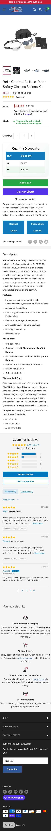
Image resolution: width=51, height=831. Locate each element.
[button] (13, 454)
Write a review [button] (25, 474)
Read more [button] (38, 523)
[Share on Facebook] (30, 242)
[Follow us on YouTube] (16, 792)
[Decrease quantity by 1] (17, 136)
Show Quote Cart (37, 227)
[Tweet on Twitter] (41, 242)
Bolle (6, 93)
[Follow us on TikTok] (21, 792)
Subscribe (12, 769)
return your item (25, 658)
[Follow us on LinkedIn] (26, 792)
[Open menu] (4, 10)
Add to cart (25, 182)
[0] (46, 9)
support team (39, 679)
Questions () (27, 491)
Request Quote (13, 227)
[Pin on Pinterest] (35, 242)
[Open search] (34, 9)
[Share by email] (46, 242)
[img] (9, 507)
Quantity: (7, 136)
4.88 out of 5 (33, 445)
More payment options (25, 199)
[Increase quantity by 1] (32, 136)
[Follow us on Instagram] (10, 792)
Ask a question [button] (25, 481)
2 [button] (22, 590)
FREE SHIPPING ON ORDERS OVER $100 (25, 2)
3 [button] (26, 590)
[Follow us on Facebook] (5, 792)
